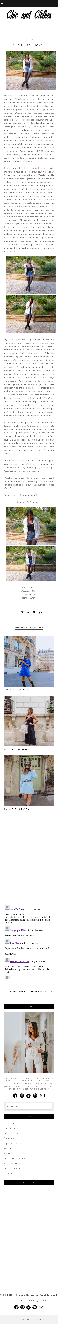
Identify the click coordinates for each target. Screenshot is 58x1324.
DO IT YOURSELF (12, 1168)
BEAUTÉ (7, 1148)
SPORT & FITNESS (13, 1163)
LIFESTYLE (9, 1173)
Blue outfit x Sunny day (17, 809)
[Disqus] (29, 864)
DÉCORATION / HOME (14, 1158)
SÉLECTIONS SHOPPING (16, 1128)
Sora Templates (36, 1319)
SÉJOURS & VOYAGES (14, 1143)
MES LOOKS (30, 39)
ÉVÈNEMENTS (10, 1138)
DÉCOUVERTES (11, 1133)
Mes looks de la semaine (16, 749)
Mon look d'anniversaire (17, 689)
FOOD (7, 1153)
